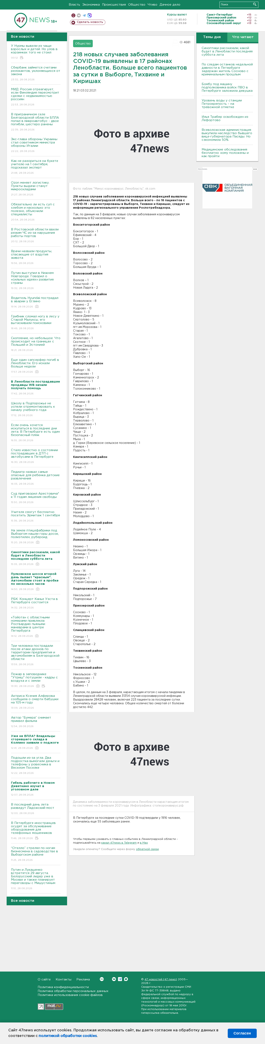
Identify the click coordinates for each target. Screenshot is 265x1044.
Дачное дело (170, 4)
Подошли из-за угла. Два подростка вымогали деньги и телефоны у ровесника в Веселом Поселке (35, 765)
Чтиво (152, 4)
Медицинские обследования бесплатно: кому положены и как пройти (225, 153)
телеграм (84, 15)
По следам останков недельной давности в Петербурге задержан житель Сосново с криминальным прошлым (227, 69)
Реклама (83, 979)
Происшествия (114, 4)
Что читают (243, 37)
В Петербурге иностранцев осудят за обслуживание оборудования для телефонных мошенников (33, 830)
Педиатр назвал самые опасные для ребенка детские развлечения (35, 478)
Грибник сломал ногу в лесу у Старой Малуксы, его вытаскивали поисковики (35, 322)
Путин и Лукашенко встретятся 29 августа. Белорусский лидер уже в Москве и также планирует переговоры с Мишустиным (33, 879)
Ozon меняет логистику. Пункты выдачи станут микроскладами (30, 188)
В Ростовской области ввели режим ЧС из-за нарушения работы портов (35, 235)
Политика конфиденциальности (63, 987)
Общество (136, 4)
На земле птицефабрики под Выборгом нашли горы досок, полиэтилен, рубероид (35, 536)
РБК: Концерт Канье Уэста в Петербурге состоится (34, 603)
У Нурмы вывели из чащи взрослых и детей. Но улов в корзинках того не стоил (34, 52)
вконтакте (79, 15)
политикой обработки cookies (68, 1036)
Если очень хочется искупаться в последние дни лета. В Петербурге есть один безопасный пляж (35, 433)
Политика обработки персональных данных (73, 991)
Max (126, 979)
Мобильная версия (73, 15)
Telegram (120, 979)
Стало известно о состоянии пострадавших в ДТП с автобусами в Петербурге (34, 456)
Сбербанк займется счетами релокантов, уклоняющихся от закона (35, 73)
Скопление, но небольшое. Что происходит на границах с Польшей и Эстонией (35, 344)
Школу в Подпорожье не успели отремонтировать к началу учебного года (33, 409)
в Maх (144, 843)
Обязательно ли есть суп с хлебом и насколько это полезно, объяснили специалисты (33, 212)
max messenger (90, 15)
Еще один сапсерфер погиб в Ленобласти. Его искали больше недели (35, 366)
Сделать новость (90, 22)
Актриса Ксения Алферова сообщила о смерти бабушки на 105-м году (34, 702)
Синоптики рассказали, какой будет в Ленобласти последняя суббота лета (227, 51)
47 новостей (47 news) (161, 979)
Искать (254, 4)
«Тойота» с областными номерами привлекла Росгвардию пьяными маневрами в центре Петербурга (30, 626)
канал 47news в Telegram (119, 843)
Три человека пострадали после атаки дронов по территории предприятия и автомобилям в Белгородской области (35, 655)
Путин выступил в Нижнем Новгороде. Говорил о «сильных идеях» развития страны (32, 280)
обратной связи (147, 849)
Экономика (91, 4)
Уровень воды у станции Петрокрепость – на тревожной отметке (222, 103)
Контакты (63, 979)
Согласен (242, 1033)
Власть (74, 4)
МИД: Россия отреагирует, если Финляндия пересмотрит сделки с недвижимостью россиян (35, 97)
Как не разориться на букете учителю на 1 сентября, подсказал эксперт (34, 167)
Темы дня (212, 37)
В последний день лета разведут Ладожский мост (32, 808)
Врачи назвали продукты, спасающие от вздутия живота (31, 257)
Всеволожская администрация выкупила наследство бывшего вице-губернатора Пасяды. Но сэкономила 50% (227, 135)
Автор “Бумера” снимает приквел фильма (31, 721)
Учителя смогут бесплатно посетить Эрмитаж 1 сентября (35, 516)
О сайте (44, 979)
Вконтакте (114, 979)
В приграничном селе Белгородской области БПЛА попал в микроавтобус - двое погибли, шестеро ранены (35, 122)
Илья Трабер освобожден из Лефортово (225, 119)
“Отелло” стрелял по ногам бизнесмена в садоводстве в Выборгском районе (34, 854)
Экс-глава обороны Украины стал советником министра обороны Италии (34, 145)
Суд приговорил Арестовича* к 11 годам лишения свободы (35, 497)
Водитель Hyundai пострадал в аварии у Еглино (34, 302)
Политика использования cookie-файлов (70, 995)
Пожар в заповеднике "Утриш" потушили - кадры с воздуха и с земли (34, 680)
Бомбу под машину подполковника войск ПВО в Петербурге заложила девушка (227, 87)
